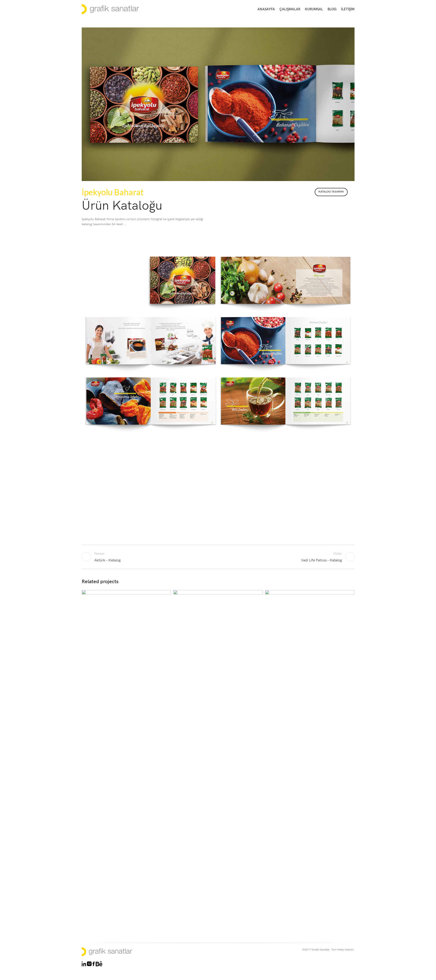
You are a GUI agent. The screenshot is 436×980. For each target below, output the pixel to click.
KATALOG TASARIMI (331, 191)
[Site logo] (110, 9)
